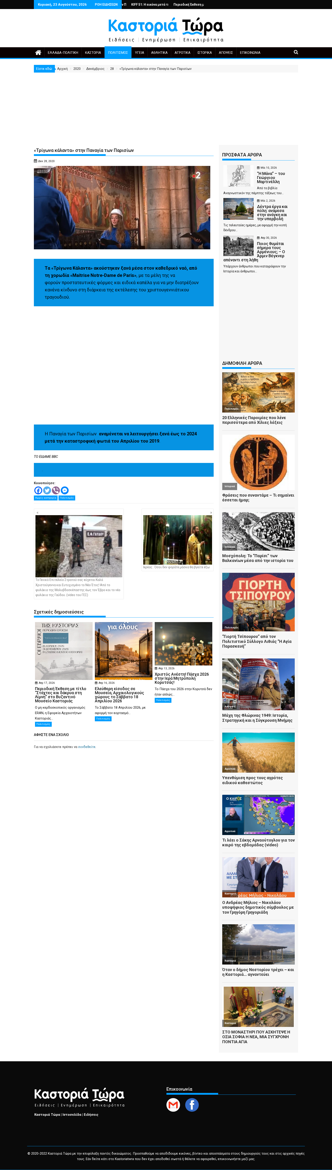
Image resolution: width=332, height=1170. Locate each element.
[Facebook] (38, 490)
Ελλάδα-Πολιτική (63, 53)
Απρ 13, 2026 (166, 668)
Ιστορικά (204, 53)
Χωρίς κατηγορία (45, 497)
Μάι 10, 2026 (269, 167)
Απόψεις (226, 53)
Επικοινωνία (250, 53)
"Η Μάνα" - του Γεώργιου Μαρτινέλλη (192, 4)
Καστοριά (93, 53)
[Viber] (56, 490)
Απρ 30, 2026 (269, 237)
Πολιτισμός (118, 53)
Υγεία (139, 53)
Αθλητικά (159, 53)
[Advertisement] (166, 106)
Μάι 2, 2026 (268, 200)
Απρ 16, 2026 (106, 682)
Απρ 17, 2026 (47, 682)
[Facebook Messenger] (65, 490)
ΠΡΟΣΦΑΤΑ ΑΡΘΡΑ (242, 155)
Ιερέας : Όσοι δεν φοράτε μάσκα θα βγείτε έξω (176, 567)
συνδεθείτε (87, 747)
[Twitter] (47, 490)
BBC (55, 457)
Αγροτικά (182, 53)
